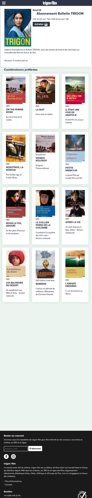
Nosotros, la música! (14, 168)
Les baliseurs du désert (14, 284)
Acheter (39, 24)
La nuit (40, 109)
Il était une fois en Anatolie (72, 112)
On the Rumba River (14, 111)
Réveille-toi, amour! (14, 224)
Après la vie (72, 222)
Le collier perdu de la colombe (43, 225)
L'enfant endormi (70, 285)
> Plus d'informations (13, 481)
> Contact (8, 485)
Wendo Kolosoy (41, 159)
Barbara (41, 283)
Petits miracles (71, 169)
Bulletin (37, 10)
